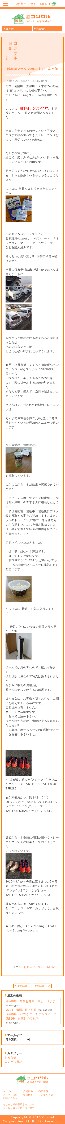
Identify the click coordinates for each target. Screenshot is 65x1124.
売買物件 (41, 28)
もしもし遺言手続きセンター (19, 1107)
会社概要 (28, 1094)
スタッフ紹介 (10, 1094)
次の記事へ (40, 986)
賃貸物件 (11, 28)
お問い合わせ (10, 1098)
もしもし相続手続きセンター (19, 1104)
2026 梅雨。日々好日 (21, 1009)
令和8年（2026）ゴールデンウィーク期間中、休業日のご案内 (31, 1016)
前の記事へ (24, 986)
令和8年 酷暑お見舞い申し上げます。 (32, 1001)
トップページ (10, 1091)
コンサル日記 (46, 967)
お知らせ (29, 967)
